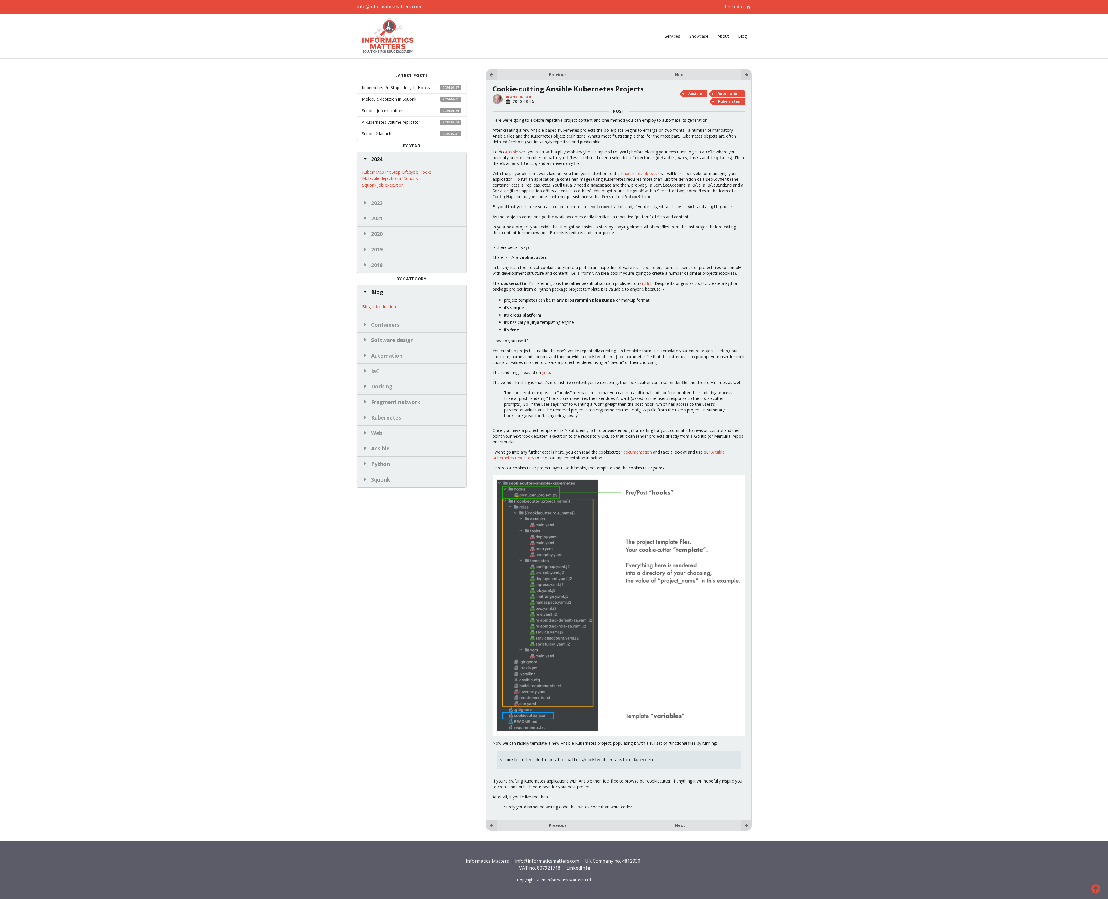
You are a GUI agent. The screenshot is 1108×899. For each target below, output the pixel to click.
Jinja (546, 372)
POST (619, 111)
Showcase (698, 36)
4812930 (631, 861)
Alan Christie (519, 97)
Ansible (695, 93)
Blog (742, 36)
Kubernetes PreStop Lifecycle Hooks (410, 87)
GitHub (646, 283)
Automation (729, 93)
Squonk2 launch (410, 133)
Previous (558, 74)
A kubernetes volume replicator (410, 122)
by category (411, 279)
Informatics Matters (487, 861)
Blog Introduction (379, 306)
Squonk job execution (410, 110)
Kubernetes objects (639, 173)
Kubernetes (729, 101)
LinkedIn (735, 6)
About (723, 36)
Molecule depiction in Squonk (410, 99)
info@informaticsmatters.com (389, 6)
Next (680, 74)
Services (672, 36)
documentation (637, 452)
